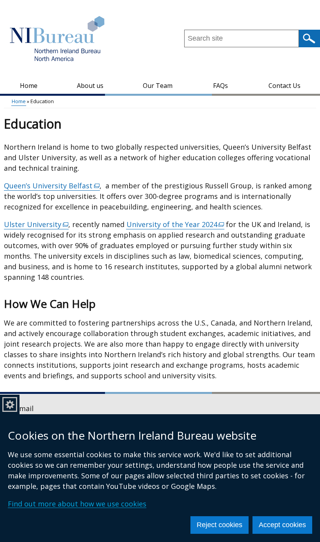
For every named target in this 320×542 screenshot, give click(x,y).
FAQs (220, 85)
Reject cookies (219, 525)
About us (90, 85)
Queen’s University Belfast (52, 186)
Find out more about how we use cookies (77, 503)
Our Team (157, 85)
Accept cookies (282, 525)
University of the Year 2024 (175, 224)
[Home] (57, 39)
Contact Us (284, 85)
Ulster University (36, 224)
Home (28, 85)
